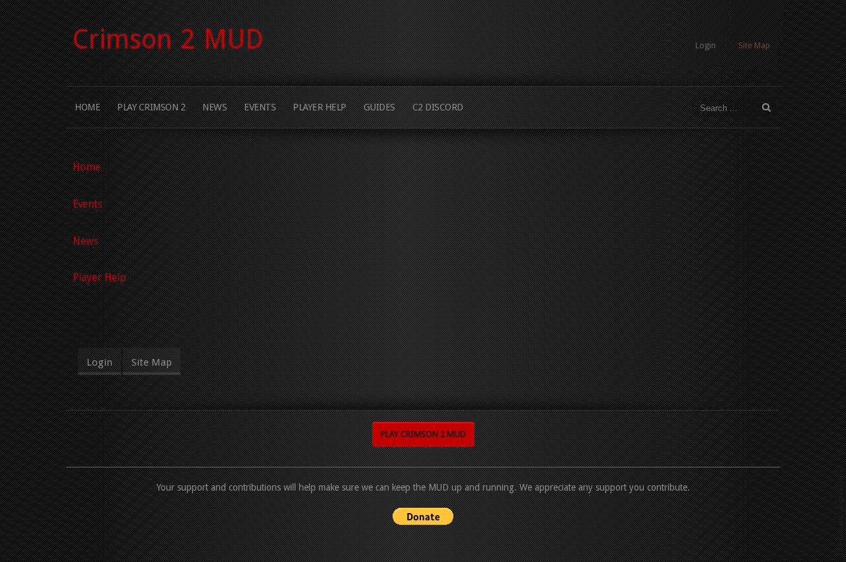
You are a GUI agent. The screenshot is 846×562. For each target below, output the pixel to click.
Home (87, 107)
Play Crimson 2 (151, 107)
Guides (379, 107)
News (214, 107)
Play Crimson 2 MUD (423, 434)
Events (260, 107)
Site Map (754, 45)
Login (705, 45)
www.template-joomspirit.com (840, 512)
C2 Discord (437, 107)
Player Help (319, 107)
